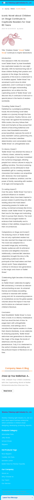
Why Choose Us (7, 476)
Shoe (3, 53)
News (13, 9)
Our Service (6, 483)
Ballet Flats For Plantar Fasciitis (13, 464)
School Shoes (7, 441)
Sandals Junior (7, 460)
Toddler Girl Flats (8, 457)
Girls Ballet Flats (8, 434)
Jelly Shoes (6, 438)
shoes (21, 50)
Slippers (5, 444)
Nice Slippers (6, 454)
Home (7, 9)
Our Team (5, 480)
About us (5, 473)
